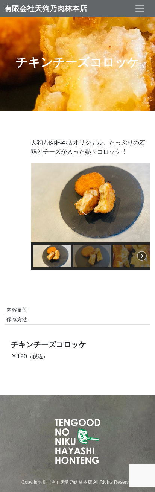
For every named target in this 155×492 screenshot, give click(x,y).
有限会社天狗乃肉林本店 (46, 9)
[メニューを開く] (139, 8)
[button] (52, 256)
